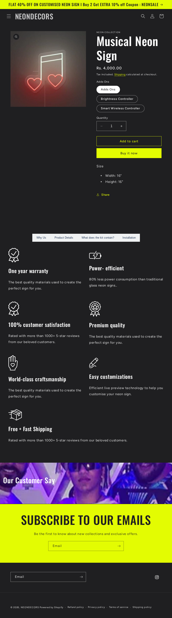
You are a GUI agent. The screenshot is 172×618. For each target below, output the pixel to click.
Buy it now (129, 153)
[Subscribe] (119, 546)
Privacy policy (96, 607)
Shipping (120, 74)
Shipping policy (142, 607)
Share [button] (105, 195)
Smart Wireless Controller (120, 108)
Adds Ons (108, 89)
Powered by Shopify (51, 607)
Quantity (102, 117)
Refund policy (76, 607)
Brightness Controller (117, 99)
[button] (8, 16)
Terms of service (118, 607)
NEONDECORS (30, 607)
